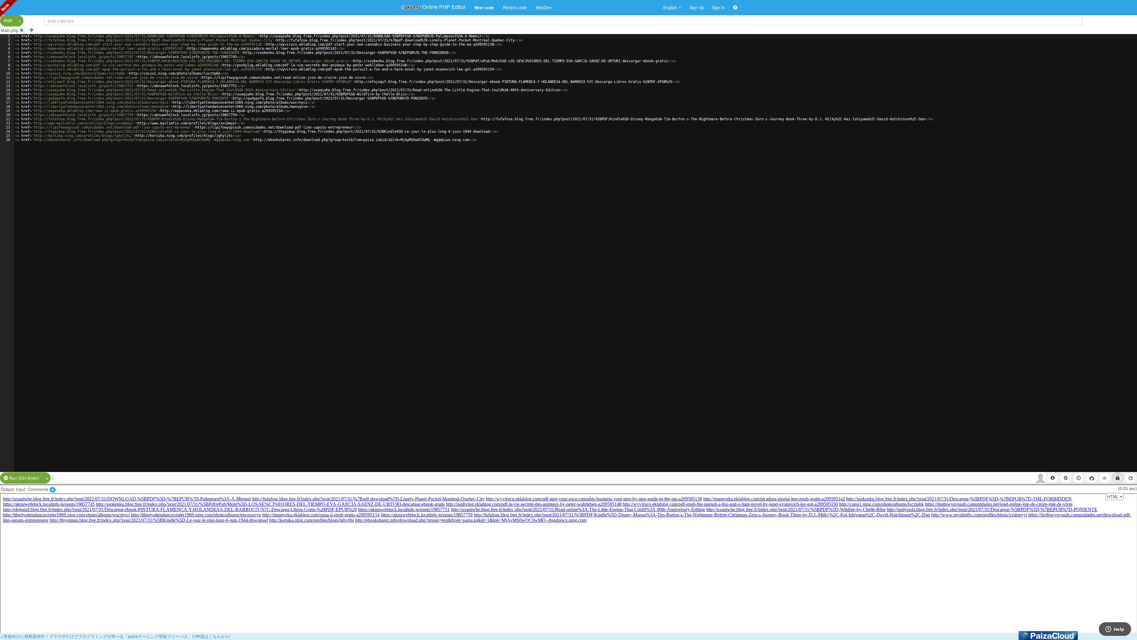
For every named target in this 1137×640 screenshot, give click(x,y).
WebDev (544, 7)
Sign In (718, 7)
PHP (8, 21)
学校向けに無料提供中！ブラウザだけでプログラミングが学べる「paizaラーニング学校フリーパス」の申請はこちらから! (117, 636)
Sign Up (696, 7)
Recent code (515, 7)
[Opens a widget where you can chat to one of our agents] (1115, 629)
